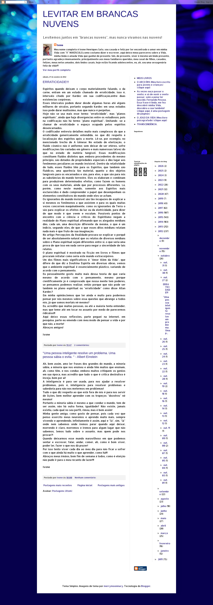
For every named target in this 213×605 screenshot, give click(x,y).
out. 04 (165, 466)
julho (164, 506)
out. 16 (165, 400)
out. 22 (165, 370)
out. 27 (165, 279)
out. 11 (166, 427)
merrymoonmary (113, 586)
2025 (161, 170)
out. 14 (165, 407)
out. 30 (165, 271)
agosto (165, 498)
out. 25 (165, 348)
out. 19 (165, 385)
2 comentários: (82, 345)
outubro (165, 255)
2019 (161, 198)
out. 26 (165, 340)
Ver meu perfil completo (57, 69)
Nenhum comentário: (86, 477)
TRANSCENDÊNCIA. (147, 124)
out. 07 (165, 452)
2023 (161, 179)
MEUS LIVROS (144, 78)
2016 (161, 212)
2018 (161, 203)
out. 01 (165, 481)
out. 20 (165, 377)
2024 (161, 175)
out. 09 (165, 437)
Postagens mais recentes (57, 485)
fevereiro (164, 543)
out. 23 (165, 362)
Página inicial (85, 485)
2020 (161, 193)
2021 (161, 189)
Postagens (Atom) (62, 490)
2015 (161, 217)
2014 (161, 221)
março (164, 533)
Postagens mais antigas (111, 485)
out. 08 (165, 444)
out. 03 (165, 474)
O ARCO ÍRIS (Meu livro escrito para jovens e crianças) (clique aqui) (153, 84)
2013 (161, 226)
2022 (161, 184)
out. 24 (165, 355)
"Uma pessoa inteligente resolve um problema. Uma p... (166, 314)
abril (163, 525)
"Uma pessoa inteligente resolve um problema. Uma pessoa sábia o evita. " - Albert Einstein (79, 355)
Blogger (145, 586)
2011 (160, 559)
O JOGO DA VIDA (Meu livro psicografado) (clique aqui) (152, 119)
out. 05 (165, 459)
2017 (161, 207)
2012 (161, 231)
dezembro (164, 239)
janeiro (165, 550)
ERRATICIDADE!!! (56, 82)
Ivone (60, 45)
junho (164, 510)
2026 (161, 165)
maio (163, 518)
